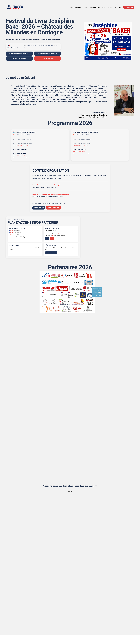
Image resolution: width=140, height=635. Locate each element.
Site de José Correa (53, 207)
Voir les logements (51, 252)
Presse (86, 7)
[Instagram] (115, 7)
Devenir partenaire (95, 7)
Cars (52, 238)
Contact (110, 7)
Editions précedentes (75, 7)
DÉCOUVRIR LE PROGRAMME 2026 (19, 53)
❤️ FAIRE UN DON (47, 58)
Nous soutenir (129, 7)
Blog (103, 7)
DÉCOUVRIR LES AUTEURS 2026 (47, 53)
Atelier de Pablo (39, 207)
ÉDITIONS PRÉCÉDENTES (19, 58)
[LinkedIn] (120, 7)
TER (47, 238)
